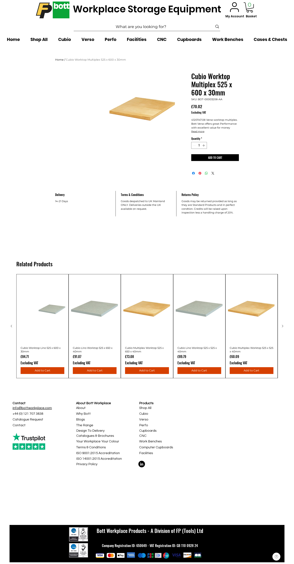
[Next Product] (283, 326)
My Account (234, 16)
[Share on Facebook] (193, 173)
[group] (147, 326)
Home (59, 59)
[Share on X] (213, 173)
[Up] (276, 557)
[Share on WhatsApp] (206, 173)
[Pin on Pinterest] (200, 173)
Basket (251, 16)
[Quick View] (42, 308)
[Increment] (204, 145)
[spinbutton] (199, 145)
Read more (197, 131)
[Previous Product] (11, 326)
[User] (234, 7)
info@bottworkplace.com (32, 408)
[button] (250, 7)
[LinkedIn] (141, 464)
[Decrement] (194, 145)
